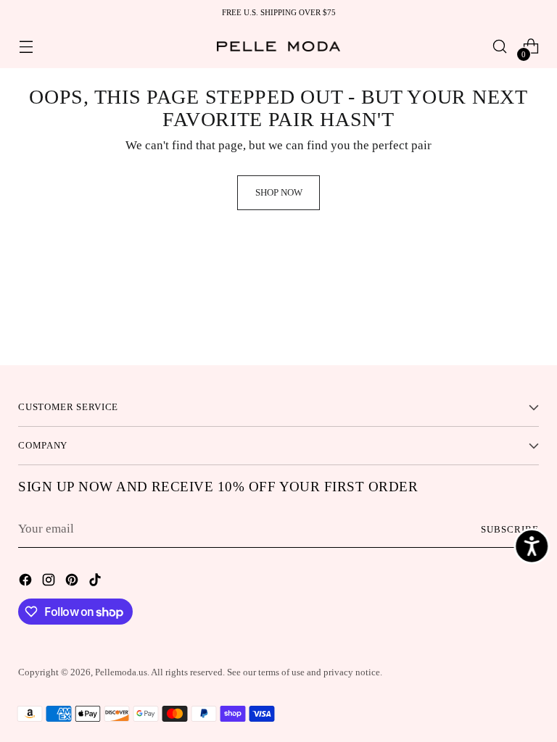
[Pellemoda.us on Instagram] (50, 582)
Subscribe (510, 529)
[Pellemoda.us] (278, 46)
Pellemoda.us (121, 672)
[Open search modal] (500, 47)
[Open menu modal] (26, 47)
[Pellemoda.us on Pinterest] (73, 582)
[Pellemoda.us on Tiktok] (96, 582)
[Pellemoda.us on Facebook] (27, 582)
